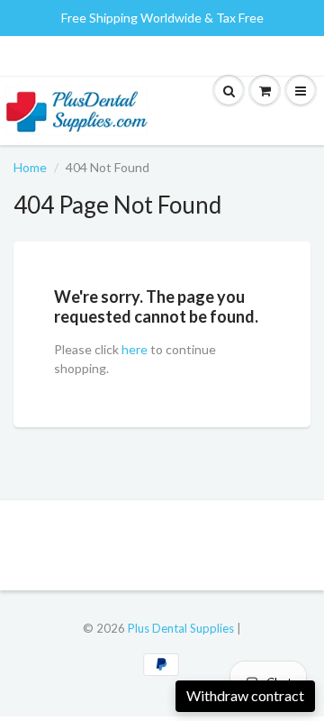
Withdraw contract (245, 695)
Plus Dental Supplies (181, 628)
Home (30, 167)
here (135, 349)
